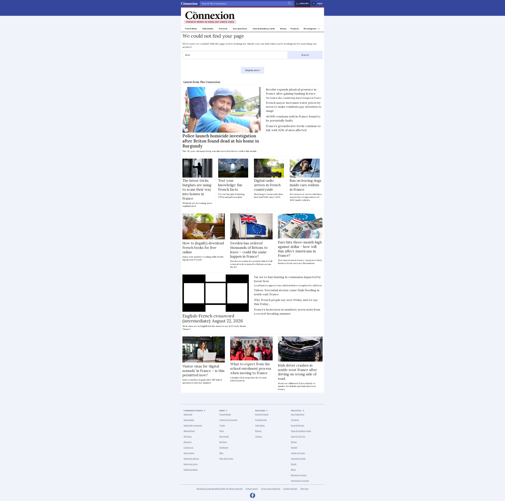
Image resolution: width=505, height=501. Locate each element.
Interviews (260, 425)
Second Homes (297, 425)
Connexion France (193, 411)
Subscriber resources (193, 425)
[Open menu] (313, 29)
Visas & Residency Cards (264, 28)
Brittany (223, 442)
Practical (223, 28)
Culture (258, 436)
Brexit (293, 464)
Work (293, 469)
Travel (222, 425)
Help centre (189, 453)
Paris (221, 431)
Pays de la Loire (226, 458)
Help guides (189, 420)
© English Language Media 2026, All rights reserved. (220, 488)
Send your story (190, 464)
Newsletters (189, 431)
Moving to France (298, 475)
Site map (304, 488)
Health (294, 447)
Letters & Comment (228, 420)
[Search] (289, 3)
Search (305, 55)
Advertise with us (191, 458)
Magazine (260, 411)
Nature (258, 431)
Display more (252, 70)
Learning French (298, 458)
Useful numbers (191, 469)
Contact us (188, 447)
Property (295, 28)
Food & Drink (261, 420)
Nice (221, 453)
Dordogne (223, 447)
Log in (320, 3)
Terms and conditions (270, 488)
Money (283, 28)
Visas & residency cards (301, 431)
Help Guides (207, 28)
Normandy (224, 436)
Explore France (262, 414)
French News (191, 28)
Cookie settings (290, 488)
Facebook (252, 496)
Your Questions (240, 28)
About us (187, 442)
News (222, 411)
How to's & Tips (298, 436)
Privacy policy (252, 488)
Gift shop (188, 436)
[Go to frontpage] (210, 17)
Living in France (298, 453)
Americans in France (300, 480)
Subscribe (304, 3)
